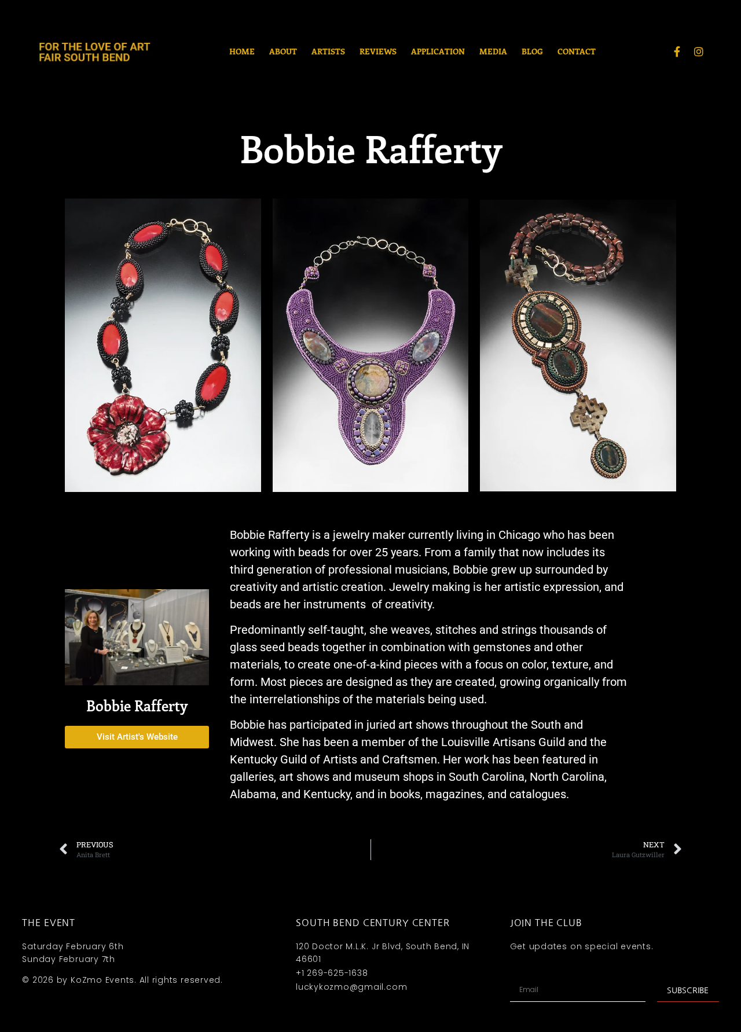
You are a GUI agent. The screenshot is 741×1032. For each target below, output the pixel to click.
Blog (532, 51)
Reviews (378, 51)
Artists (328, 51)
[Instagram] (699, 51)
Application (438, 51)
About (283, 51)
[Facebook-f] (677, 51)
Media (493, 51)
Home (242, 51)
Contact (576, 51)
